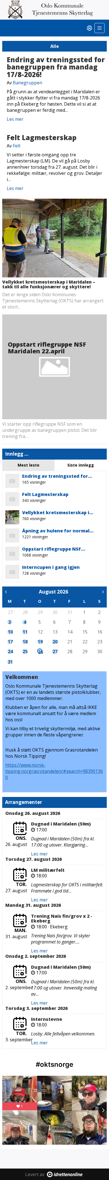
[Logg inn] (89, 28)
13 (55, 631)
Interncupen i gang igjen (51, 567)
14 (69, 631)
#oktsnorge (54, 1064)
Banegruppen (27, 83)
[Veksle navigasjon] (99, 28)
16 (99, 631)
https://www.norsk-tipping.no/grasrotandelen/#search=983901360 (54, 771)
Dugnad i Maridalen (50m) (61, 824)
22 (84, 641)
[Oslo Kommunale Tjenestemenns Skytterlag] (54, 10)
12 (40, 631)
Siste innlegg (80, 465)
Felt (16, 146)
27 (10, 612)
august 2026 (53, 591)
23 (99, 641)
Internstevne (46, 1019)
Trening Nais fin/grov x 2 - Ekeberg (61, 918)
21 (69, 641)
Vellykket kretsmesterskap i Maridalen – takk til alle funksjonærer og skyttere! (48, 284)
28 (25, 612)
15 (84, 631)
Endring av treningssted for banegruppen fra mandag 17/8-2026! (56, 67)
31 (69, 612)
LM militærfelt (48, 870)
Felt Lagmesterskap (42, 137)
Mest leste (28, 465)
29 (40, 612)
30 (55, 612)
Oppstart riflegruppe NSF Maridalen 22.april (47, 347)
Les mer (15, 119)
